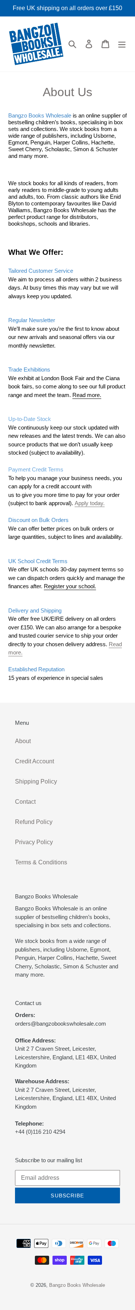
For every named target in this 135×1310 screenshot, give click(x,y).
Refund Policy (33, 822)
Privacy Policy (34, 842)
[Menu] (122, 44)
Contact (25, 801)
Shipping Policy (36, 781)
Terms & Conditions (41, 862)
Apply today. (90, 503)
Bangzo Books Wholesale (77, 1285)
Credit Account (34, 761)
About (23, 741)
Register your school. (70, 586)
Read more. (86, 395)
